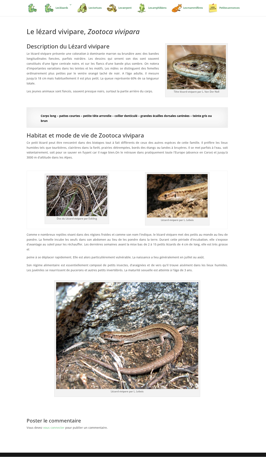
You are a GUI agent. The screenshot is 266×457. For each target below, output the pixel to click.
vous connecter (53, 428)
